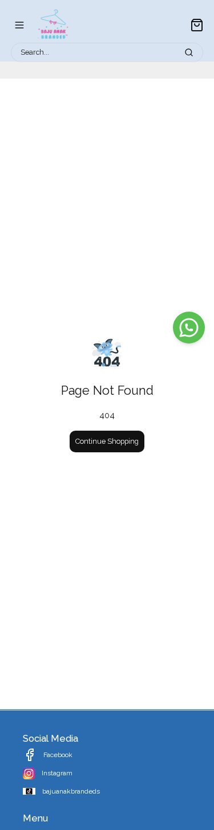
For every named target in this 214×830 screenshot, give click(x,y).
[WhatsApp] (189, 328)
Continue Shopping (107, 441)
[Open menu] (19, 25)
